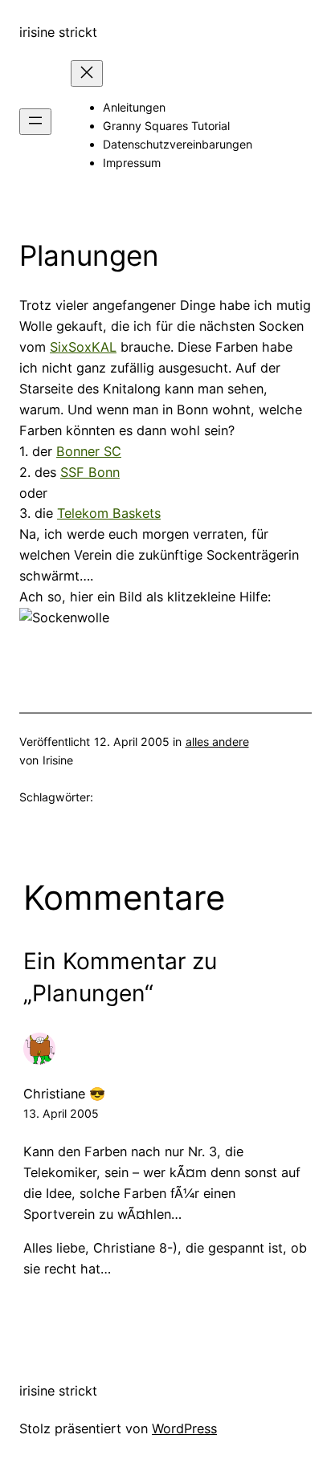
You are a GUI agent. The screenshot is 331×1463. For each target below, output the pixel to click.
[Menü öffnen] (35, 121)
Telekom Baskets (109, 513)
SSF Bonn (90, 472)
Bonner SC (88, 451)
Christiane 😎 (64, 1094)
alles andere (217, 741)
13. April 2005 (61, 1113)
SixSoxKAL (83, 347)
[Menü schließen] (87, 73)
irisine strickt (58, 32)
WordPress (184, 1428)
